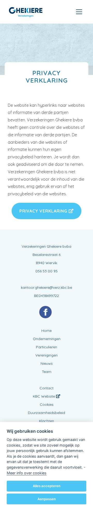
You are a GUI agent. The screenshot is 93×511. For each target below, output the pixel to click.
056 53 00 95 (46, 271)
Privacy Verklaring (44, 211)
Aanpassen (46, 499)
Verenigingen (46, 355)
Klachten (46, 421)
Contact (46, 388)
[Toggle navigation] (79, 12)
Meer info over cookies (27, 473)
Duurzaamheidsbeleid (46, 412)
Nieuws (47, 363)
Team (46, 371)
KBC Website (44, 396)
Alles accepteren (46, 486)
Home (46, 330)
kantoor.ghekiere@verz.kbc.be (46, 287)
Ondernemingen (46, 338)
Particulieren (46, 347)
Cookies (46, 404)
